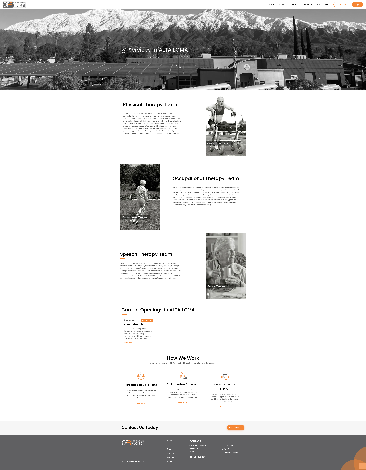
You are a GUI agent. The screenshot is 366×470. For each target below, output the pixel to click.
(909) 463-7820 (228, 445)
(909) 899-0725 (228, 449)
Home (271, 4)
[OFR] (14, 4)
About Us (283, 4)
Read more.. (141, 403)
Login (357, 4)
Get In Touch (235, 427)
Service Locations (310, 4)
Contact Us (341, 4)
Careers (326, 4)
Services (294, 4)
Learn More (128, 343)
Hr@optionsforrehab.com (231, 452)
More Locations (147, 320)
